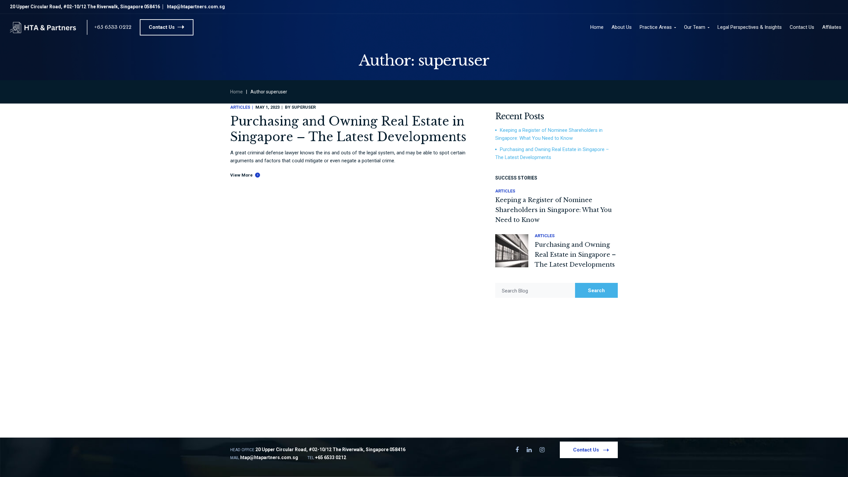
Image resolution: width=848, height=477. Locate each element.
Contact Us (162, 27)
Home (236, 91)
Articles (240, 107)
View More (241, 175)
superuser (304, 107)
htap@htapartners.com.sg (196, 6)
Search (596, 290)
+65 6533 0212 (113, 27)
